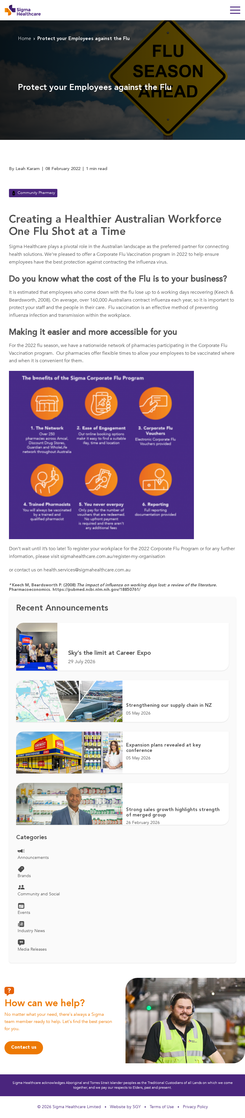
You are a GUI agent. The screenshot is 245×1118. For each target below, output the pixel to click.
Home (24, 38)
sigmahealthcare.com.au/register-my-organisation (112, 556)
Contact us (23, 1047)
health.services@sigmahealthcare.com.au (87, 570)
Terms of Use (162, 1107)
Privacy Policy (195, 1107)
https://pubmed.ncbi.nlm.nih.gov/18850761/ (95, 590)
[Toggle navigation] (235, 10)
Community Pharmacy (36, 192)
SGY (137, 1107)
